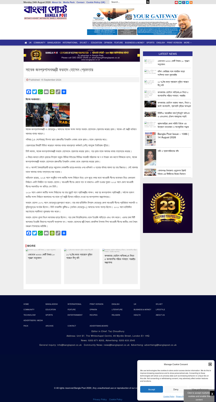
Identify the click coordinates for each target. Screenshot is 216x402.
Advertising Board (99, 325)
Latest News (168, 54)
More (187, 42)
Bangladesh (54, 42)
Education (96, 42)
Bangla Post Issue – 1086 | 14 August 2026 (173, 135)
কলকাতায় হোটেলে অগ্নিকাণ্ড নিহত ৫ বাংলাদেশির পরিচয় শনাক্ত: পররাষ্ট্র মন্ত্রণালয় (120, 259)
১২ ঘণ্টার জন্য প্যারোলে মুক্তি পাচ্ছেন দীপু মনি (79, 256)
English (160, 42)
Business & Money (134, 42)
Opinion (108, 42)
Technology (30, 315)
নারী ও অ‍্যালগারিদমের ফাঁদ (168, 150)
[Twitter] (187, 2)
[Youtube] (180, 2)
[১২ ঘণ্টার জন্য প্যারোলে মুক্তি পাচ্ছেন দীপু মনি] (81, 250)
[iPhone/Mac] (176, 2)
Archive (49, 325)
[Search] (148, 2)
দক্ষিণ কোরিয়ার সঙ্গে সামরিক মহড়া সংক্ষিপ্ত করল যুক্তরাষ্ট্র (171, 72)
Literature (117, 309)
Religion (116, 315)
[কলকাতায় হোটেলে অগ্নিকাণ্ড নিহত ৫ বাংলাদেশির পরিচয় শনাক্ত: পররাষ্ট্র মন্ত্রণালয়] (120, 250)
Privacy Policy (181, 396)
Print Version (174, 42)
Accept (151, 389)
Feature (118, 42)
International (70, 42)
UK (30, 42)
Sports (150, 42)
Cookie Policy (168, 396)
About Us (56, 2)
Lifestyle (160, 309)
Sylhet (84, 42)
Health (137, 315)
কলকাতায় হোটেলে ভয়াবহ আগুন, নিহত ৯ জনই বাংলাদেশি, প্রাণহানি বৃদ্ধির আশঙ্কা (174, 104)
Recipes (93, 315)
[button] (210, 364)
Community (39, 42)
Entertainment (75, 315)
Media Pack (69, 2)
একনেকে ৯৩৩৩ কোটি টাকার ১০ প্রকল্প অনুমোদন (41, 256)
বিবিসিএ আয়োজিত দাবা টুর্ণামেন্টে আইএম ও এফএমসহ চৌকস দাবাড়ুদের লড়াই (174, 114)
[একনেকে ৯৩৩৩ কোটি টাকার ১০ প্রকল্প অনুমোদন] (43, 250)
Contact (80, 2)
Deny (176, 389)
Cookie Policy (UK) (95, 2)
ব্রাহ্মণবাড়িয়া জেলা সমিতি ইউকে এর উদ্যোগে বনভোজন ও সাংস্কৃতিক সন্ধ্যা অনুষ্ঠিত (173, 125)
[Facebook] (183, 2)
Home (26, 304)
